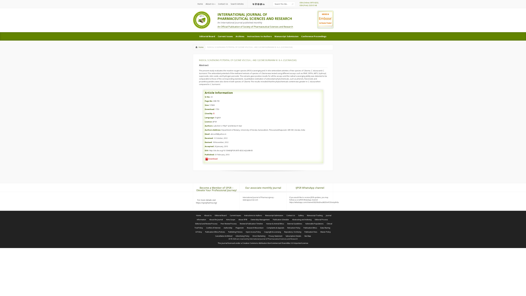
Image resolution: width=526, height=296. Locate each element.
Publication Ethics (310, 228)
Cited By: (209, 113)
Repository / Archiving (292, 232)
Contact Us (290, 215)
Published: (210, 154)
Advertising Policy (242, 236)
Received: (209, 138)
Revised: (208, 142)
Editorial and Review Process (206, 224)
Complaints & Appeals (275, 228)
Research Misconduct (255, 228)
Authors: (209, 126)
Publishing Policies (235, 232)
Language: (210, 117)
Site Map (307, 236)
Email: (207, 134)
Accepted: (209, 146)
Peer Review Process (229, 224)
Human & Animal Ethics (275, 224)
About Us (207, 215)
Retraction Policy (293, 228)
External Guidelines (294, 224)
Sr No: (207, 97)
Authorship (228, 228)
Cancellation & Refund (223, 236)
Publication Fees (311, 232)
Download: (210, 109)
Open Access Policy (253, 232)
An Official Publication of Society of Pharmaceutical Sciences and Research (255, 26)
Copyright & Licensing (272, 232)
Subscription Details (293, 236)
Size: (207, 105)
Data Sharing (325, 228)
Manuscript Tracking (315, 215)
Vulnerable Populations (314, 224)
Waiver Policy (325, 232)
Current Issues (235, 215)
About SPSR (242, 219)
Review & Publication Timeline (251, 224)
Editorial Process (321, 219)
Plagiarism (240, 228)
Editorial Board (221, 215)
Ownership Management (260, 219)
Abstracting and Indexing (301, 219)
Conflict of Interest (213, 228)
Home (201, 47)
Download (213, 158)
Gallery (301, 215)
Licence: (208, 121)
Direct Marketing (259, 236)
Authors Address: (213, 130)
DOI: (207, 150)
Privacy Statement (275, 236)
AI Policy (198, 232)
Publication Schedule (281, 219)
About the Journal (216, 219)
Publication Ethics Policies (215, 232)
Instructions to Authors (253, 215)
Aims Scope (230, 219)
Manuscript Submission (274, 215)
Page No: (209, 101)
